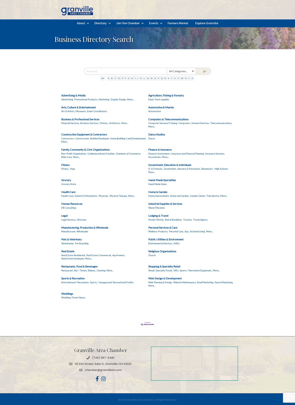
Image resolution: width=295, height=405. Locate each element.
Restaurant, (67, 270)
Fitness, (65, 168)
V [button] (178, 78)
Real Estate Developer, (72, 258)
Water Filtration (156, 207)
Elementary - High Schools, (214, 168)
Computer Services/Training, (163, 123)
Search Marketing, (224, 282)
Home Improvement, (158, 195)
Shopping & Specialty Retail (164, 266)
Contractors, (67, 138)
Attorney (81, 219)
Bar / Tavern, (80, 270)
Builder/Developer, (99, 138)
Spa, (187, 231)
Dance (151, 138)
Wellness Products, (158, 231)
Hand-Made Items (157, 184)
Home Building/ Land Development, (128, 138)
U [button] (175, 78)
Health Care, (67, 195)
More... (130, 99)
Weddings (67, 293)
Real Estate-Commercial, (98, 255)
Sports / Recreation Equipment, (196, 270)
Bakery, (92, 270)
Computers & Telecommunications (168, 119)
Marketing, (104, 99)
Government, (170, 168)
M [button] (148, 78)
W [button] (182, 78)
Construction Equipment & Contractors (84, 134)
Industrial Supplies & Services (165, 203)
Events (153, 23)
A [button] (108, 78)
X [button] (185, 78)
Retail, (151, 270)
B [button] (112, 78)
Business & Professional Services (80, 119)
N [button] (151, 78)
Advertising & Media (73, 95)
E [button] (122, 78)
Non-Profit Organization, (74, 153)
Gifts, (176, 270)
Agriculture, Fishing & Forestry (166, 95)
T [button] (171, 78)
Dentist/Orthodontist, (86, 195)
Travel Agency (200, 219)
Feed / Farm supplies (158, 99)
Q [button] (162, 78)
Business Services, (89, 123)
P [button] (158, 78)
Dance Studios (156, 134)
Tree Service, (213, 195)
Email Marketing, (205, 282)
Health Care (68, 191)
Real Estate (67, 251)
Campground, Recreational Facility (116, 282)
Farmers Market (178, 23)
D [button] (119, 78)
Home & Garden (157, 191)
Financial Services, (70, 123)
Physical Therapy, (118, 195)
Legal (64, 215)
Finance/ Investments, (159, 153)
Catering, (101, 270)
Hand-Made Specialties (162, 180)
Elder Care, (66, 157)
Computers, (184, 123)
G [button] (128, 78)
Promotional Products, (86, 99)
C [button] (115, 78)
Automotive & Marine (161, 107)
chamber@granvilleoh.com (103, 370)
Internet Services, (200, 123)
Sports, (93, 282)
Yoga (72, 168)
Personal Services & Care (162, 227)
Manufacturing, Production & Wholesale (84, 227)
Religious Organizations (162, 251)
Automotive (154, 111)
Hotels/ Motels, (156, 219)
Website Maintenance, (184, 282)
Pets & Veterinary (71, 239)
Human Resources (71, 203)
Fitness (65, 164)
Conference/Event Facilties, (101, 153)
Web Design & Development (165, 278)
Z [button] (192, 78)
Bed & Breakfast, (173, 219)
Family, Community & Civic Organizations (85, 149)
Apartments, (118, 255)
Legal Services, (68, 219)
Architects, (115, 123)
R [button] (165, 78)
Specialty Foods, (164, 270)
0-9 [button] (102, 78)
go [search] (204, 71)
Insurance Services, (215, 153)
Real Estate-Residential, (73, 255)
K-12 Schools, (155, 168)
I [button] (135, 78)
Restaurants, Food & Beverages (79, 266)
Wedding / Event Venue (73, 297)
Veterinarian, (67, 243)
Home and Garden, (179, 195)
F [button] (125, 78)
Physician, (104, 195)
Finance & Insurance (160, 149)
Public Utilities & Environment (166, 239)
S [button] (168, 78)
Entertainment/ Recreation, (75, 282)
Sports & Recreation (73, 278)
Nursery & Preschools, (189, 168)
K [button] (141, 78)
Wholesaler (82, 231)
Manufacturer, (68, 231)
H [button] (132, 78)
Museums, (81, 111)
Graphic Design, (118, 99)
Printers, (104, 123)
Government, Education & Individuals (169, 164)
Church (152, 255)
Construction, (82, 138)
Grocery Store (68, 184)
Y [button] (189, 78)
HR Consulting (68, 207)
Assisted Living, (197, 231)
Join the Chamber (128, 23)
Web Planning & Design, (160, 282)
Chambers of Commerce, (128, 153)
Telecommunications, (221, 123)
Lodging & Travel (158, 215)
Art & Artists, (68, 111)
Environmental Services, (160, 243)
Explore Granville (206, 23)
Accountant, (154, 157)
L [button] (144, 78)
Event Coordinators (97, 111)
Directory (100, 23)
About (81, 23)
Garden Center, (197, 195)
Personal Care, (176, 231)
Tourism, (187, 219)
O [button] (155, 78)
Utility (176, 243)
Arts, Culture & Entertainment (78, 107)
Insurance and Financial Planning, (187, 153)
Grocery (66, 180)
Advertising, (67, 99)
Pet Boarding (81, 243)
